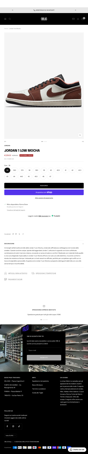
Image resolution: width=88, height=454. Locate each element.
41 (65, 170)
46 (43, 176)
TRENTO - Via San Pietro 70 (13, 395)
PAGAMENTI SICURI (15, 279)
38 (29, 170)
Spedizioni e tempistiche (40, 381)
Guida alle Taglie (37, 393)
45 (29, 176)
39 (44, 170)
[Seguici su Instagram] (13, 426)
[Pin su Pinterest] (16, 234)
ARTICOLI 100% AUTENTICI (17, 273)
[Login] (78, 19)
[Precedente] (5, 141)
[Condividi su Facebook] (13, 234)
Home (6, 28)
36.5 (14, 170)
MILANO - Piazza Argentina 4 (14, 381)
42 (72, 170)
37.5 (22, 170)
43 (7, 176)
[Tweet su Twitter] (19, 234)
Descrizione (9, 243)
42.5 (79, 170)
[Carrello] (83, 19)
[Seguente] (83, 141)
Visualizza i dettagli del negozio (16, 210)
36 (7, 170)
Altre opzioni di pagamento (44, 198)
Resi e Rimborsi (37, 385)
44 (14, 176)
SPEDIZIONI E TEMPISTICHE (46, 273)
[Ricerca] (10, 19)
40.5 (58, 170)
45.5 (36, 176)
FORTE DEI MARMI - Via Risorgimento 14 (12, 386)
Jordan (7, 145)
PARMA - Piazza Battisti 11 (13, 391)
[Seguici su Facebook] (7, 426)
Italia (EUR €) (9, 435)
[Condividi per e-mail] (23, 234)
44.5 (21, 176)
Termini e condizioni (39, 389)
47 (50, 176)
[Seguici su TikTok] (19, 426)
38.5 (36, 170)
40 (51, 170)
